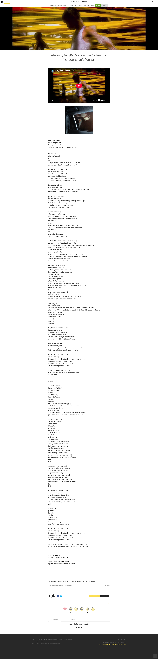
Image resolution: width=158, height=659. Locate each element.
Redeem (55, 639)
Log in (79, 627)
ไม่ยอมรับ (104, 5)
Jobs (70, 639)
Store (13, 1)
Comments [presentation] (55, 620)
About (60, 639)
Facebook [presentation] (74, 620)
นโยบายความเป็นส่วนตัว (79, 5)
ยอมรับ (98, 5)
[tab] (55, 619)
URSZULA (84, 1)
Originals (40, 639)
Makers (7, 1)
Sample (50, 639)
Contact (66, 639)
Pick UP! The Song (76, 1)
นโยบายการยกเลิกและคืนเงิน (119, 644)
